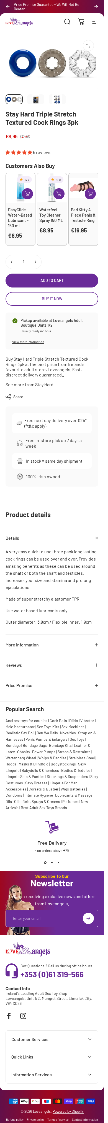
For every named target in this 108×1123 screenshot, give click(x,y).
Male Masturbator (20, 726)
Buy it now (52, 298)
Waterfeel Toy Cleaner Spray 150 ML (51, 215)
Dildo (73, 720)
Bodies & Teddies (76, 770)
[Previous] (8, 6)
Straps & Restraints (74, 751)
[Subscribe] (88, 918)
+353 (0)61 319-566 (52, 974)
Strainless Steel (82, 757)
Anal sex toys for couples (26, 720)
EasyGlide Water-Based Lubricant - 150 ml (20, 217)
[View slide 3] (58, 862)
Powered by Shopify (68, 1111)
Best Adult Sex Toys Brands (44, 807)
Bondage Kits (60, 745)
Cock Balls (58, 720)
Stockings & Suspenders (67, 776)
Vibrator (87, 720)
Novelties (68, 732)
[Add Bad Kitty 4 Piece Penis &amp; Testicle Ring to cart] (90, 193)
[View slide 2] (52, 862)
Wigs (65, 789)
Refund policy (15, 1119)
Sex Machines (72, 726)
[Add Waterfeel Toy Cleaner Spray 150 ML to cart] (59, 193)
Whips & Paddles (52, 757)
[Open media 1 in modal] (88, 45)
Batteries (77, 789)
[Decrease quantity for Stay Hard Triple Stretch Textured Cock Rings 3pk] (11, 262)
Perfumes (70, 801)
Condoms (14, 795)
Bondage (13, 745)
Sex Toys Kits (48, 726)
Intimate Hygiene (38, 795)
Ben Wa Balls (47, 732)
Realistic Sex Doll (20, 732)
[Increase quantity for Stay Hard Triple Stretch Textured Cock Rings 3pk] (35, 262)
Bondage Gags (35, 745)
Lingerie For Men (64, 782)
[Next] (96, 6)
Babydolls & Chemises (40, 770)
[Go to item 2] (35, 99)
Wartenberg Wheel (21, 757)
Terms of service (58, 1119)
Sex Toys (77, 739)
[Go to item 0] (14, 99)
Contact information (85, 1119)
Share (18, 396)
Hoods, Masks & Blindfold (27, 764)
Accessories (16, 789)
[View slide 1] (45, 862)
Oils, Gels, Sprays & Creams (37, 801)
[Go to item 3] (57, 99)
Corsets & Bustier (43, 789)
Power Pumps (43, 751)
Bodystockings (63, 764)
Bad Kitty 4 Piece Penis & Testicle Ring (83, 215)
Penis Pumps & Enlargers (46, 739)
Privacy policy (35, 1119)
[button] (19, 152)
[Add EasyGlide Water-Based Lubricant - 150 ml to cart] (27, 193)
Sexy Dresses (36, 782)
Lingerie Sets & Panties (25, 776)
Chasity (23, 751)
